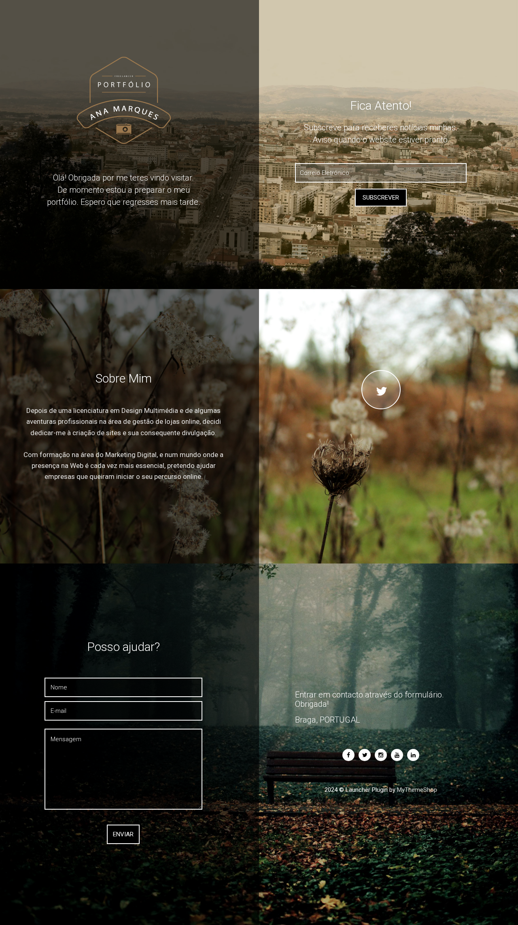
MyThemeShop (417, 789)
